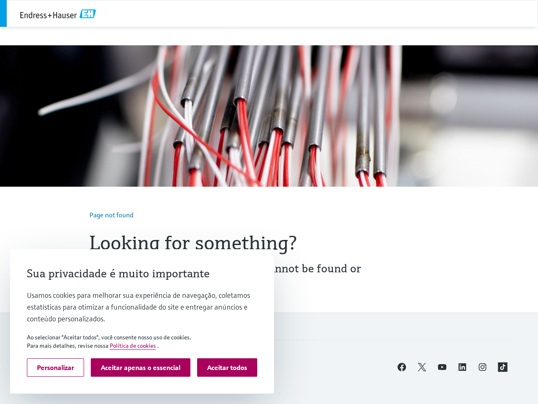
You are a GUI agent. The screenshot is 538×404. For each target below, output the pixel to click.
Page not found (112, 215)
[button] (402, 367)
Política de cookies (133, 345)
